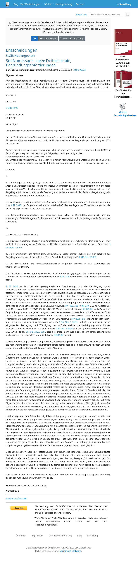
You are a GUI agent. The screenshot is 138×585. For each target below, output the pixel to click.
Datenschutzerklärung (72, 38)
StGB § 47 (87, 309)
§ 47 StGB (16, 205)
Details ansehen (48, 38)
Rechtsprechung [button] (63, 4)
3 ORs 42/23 (79, 69)
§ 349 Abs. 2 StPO (87, 257)
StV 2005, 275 (78, 318)
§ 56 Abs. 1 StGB (68, 322)
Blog (15, 4)
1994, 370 (84, 305)
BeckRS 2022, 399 (35, 331)
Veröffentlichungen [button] (30, 4)
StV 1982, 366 (71, 305)
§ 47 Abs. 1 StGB (64, 328)
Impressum (37, 535)
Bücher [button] (48, 4)
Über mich (20, 535)
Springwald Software (70, 550)
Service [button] (79, 4)
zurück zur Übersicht (16, 498)
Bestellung (81, 14)
